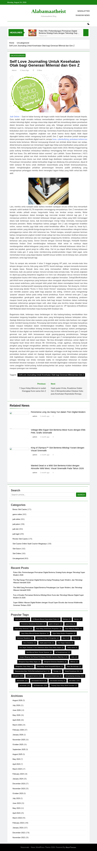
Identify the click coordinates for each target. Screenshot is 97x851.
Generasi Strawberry (25, 638)
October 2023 (18, 793)
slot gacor (18, 676)
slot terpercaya (40, 685)
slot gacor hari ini (34, 676)
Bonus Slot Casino (20, 509)
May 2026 (16, 715)
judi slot (15, 529)
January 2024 (18, 779)
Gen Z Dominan (29, 643)
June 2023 (17, 803)
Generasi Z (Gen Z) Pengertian (48, 638)
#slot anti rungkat (22, 619)
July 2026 (16, 705)
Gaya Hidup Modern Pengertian (64, 633)
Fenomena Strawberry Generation (33, 624)
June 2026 (17, 710)
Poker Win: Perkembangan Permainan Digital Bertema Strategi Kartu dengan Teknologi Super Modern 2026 (59, 32)
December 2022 (19, 833)
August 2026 (17, 700)
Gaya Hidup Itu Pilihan (73, 629)
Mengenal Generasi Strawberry (55, 662)
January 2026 (18, 735)
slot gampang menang (74, 676)
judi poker (16, 524)
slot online (74, 681)
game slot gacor (55, 624)
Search (81, 495)
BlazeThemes (71, 847)
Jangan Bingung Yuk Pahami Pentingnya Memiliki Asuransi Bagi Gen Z (43, 657)
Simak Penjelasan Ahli (73, 671)
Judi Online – (15, 117)
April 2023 (16, 813)
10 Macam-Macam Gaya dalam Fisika (46, 619)
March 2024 (17, 769)
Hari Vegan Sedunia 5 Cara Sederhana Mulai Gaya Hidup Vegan (41, 647)
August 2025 (17, 754)
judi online (16, 519)
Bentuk (77, 619)
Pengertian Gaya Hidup (24, 666)
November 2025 (19, 740)
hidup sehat (72, 647)
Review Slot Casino (20, 539)
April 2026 (16, 720)
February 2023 (18, 823)
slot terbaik (25, 685)
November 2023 (19, 789)
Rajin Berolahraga (74, 666)
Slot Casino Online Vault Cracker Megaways (30, 544)
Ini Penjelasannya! (63, 652)
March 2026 (17, 725)
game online (17, 514)
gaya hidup (70, 624)
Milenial (74, 662)
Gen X (66, 638)
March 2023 (17, 818)
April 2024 (16, 764)
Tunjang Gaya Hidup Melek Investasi (64, 685)
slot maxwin (22, 681)
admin (14, 70)
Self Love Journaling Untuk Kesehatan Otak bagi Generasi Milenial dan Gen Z (51, 375)
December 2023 (19, 784)
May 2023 (16, 808)
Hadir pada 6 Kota (47, 643)
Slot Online (17, 553)
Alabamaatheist (48, 11)
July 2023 (16, 798)
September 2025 (19, 749)
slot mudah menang (57, 681)
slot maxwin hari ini (38, 681)
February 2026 (18, 730)
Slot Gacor (17, 549)
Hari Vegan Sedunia (65, 643)
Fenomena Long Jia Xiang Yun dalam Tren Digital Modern (58, 412)
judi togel (16, 534)
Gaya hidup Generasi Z (23, 629)
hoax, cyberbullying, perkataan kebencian (69, 139)
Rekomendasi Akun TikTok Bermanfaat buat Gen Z (32, 671)
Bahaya (66, 619)
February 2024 (18, 774)
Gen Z (76, 638)
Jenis (74, 657)
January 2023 (18, 828)
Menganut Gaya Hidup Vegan (29, 662)
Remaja (57, 671)
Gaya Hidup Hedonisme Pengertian (48, 629)
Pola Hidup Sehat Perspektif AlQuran (50, 666)
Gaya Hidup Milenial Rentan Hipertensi (35, 633)
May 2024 (16, 759)
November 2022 (19, 837)
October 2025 (18, 744)
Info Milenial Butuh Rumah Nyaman (39, 652)
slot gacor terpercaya (54, 676)
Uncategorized (18, 55)
